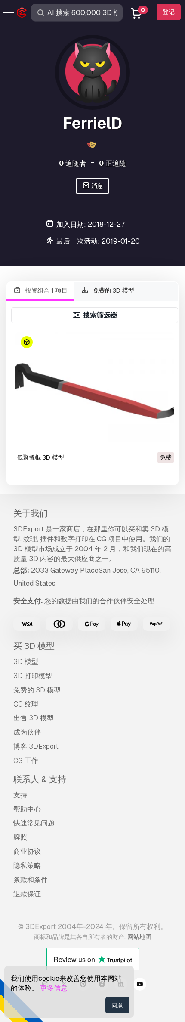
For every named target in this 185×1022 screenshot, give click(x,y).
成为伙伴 (27, 732)
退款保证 (27, 893)
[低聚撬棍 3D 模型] (94, 391)
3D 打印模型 (32, 675)
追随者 (72, 163)
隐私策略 (27, 865)
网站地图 (139, 937)
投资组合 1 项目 (46, 290)
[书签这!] (161, 438)
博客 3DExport (36, 746)
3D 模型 (25, 661)
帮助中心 (27, 809)
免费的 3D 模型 (112, 290)
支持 (20, 795)
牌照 (20, 837)
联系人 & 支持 (39, 779)
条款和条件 (30, 879)
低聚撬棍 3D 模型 (40, 457)
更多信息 (54, 988)
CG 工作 (25, 760)
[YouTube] (139, 985)
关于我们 (30, 513)
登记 (169, 12)
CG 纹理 (25, 704)
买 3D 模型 (34, 645)
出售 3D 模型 (33, 718)
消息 (96, 186)
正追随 (112, 163)
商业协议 (27, 851)
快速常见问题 (34, 822)
